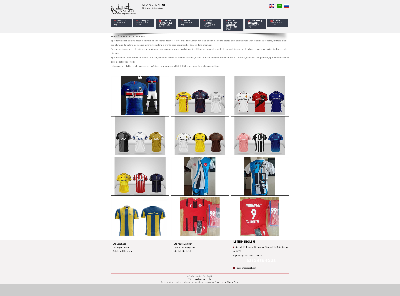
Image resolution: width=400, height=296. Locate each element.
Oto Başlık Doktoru (121, 247)
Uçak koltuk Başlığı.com (184, 247)
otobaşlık (142, 22)
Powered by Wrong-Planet (227, 282)
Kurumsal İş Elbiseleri (255, 23)
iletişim (276, 22)
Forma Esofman (209, 23)
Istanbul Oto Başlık (182, 251)
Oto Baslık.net (119, 243)
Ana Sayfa (120, 22)
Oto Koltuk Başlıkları (183, 243)
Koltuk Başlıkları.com (122, 251)
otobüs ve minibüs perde (165, 23)
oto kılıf (187, 22)
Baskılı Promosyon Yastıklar (231, 24)
